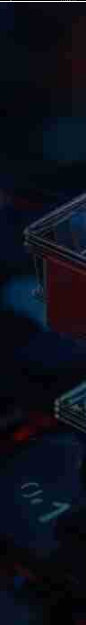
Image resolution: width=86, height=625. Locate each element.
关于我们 (72, 0)
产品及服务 (63, 0)
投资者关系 (70, 0)
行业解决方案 (65, 0)
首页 (61, 0)
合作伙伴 (67, 0)
